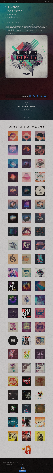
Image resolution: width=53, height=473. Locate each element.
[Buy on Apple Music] (45, 96)
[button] (48, 1)
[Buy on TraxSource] (30, 96)
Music (23, 467)
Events (23, 468)
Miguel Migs (13, 1)
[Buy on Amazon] (37, 96)
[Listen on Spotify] (41, 96)
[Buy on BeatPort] (33, 96)
